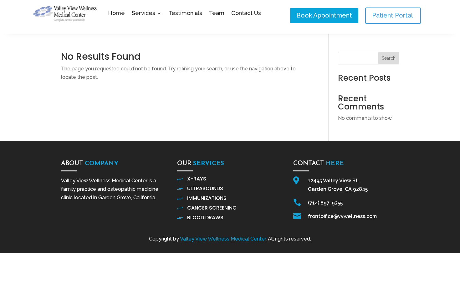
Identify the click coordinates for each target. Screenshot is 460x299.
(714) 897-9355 (325, 203)
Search (389, 58)
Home (116, 13)
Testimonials (185, 13)
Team (216, 13)
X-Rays (196, 178)
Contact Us (246, 13)
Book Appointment (324, 15)
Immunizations (207, 198)
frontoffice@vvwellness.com (342, 216)
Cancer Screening (212, 207)
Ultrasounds (205, 188)
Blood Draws (205, 217)
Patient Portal (393, 15)
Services (143, 13)
